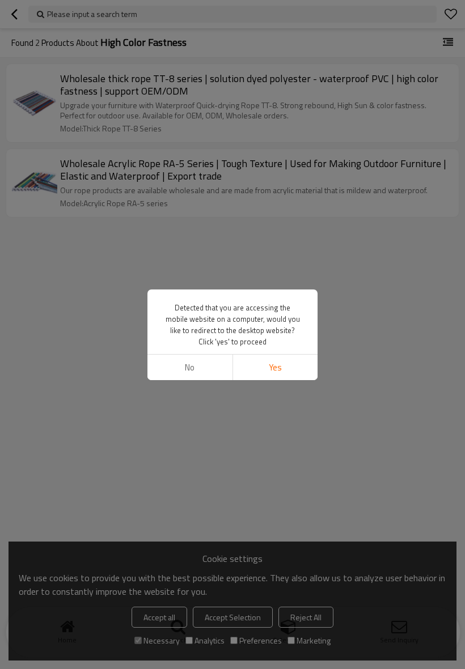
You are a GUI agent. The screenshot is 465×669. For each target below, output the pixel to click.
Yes (275, 367)
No (190, 367)
